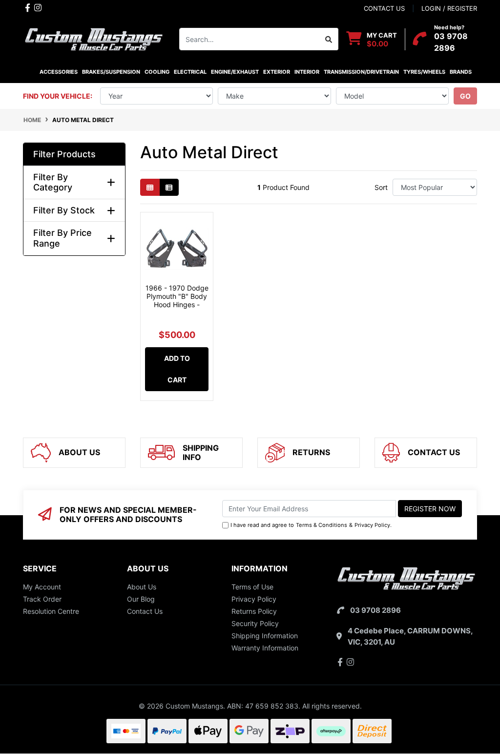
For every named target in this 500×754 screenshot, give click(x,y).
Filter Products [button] (64, 154)
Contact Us (145, 611)
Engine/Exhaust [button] (235, 71)
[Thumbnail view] (150, 187)
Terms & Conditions (321, 525)
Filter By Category (52, 182)
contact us (384, 8)
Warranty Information (264, 648)
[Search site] (328, 39)
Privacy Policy (372, 525)
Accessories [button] (59, 71)
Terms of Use (252, 587)
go (465, 96)
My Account (42, 587)
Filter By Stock (64, 210)
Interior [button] (306, 71)
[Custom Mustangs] (94, 38)
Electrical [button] (190, 71)
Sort (381, 187)
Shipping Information (264, 635)
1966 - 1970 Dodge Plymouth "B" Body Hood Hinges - (177, 296)
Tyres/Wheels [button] (424, 71)
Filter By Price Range (62, 238)
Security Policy (255, 623)
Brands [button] (460, 71)
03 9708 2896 (375, 610)
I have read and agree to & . (311, 525)
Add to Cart (177, 369)
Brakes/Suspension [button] (111, 71)
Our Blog (141, 599)
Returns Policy (254, 611)
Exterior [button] (276, 71)
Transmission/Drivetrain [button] (361, 71)
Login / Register (449, 8)
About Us (141, 587)
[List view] (169, 187)
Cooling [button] (157, 71)
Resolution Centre (51, 611)
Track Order (42, 599)
